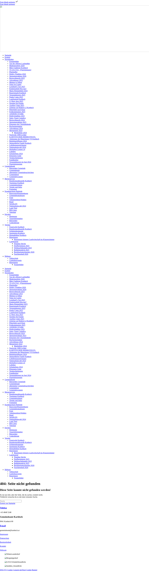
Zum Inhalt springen (7, 2)
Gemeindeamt (10, 166)
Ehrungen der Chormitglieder (20, 124)
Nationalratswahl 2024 (17, 147)
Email (3, 526)
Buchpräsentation (15, 126)
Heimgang (13, 216)
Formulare (13, 189)
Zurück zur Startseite (7, 503)
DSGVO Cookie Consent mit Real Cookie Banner (18, 570)
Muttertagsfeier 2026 (17, 66)
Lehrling (12, 152)
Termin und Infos (15, 187)
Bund (11, 202)
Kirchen (8, 214)
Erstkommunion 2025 (17, 112)
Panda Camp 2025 (16, 97)
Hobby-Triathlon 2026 (17, 74)
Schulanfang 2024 (16, 154)
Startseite (8, 55)
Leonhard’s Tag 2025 (17, 87)
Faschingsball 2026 (21, 254)
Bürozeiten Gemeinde (17, 168)
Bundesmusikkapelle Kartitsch (20, 181)
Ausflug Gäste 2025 (16, 105)
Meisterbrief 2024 (15, 131)
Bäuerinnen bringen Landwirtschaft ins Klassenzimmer (34, 239)
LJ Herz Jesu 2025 (16, 101)
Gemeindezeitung (15, 185)
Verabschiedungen (16, 158)
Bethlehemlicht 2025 (21, 250)
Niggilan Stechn (20, 244)
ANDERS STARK (16, 114)
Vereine (7, 225)
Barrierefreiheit (5, 542)
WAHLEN (13, 204)
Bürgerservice (10, 179)
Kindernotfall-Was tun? (17, 89)
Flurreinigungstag (15, 164)
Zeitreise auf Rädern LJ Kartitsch (21, 108)
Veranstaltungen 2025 (17, 95)
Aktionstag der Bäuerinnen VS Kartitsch (24, 139)
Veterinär (12, 212)
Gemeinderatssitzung (17, 195)
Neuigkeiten (9, 59)
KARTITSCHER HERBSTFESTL (22, 137)
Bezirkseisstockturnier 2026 (24, 252)
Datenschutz (4, 538)
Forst (11, 198)
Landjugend (13, 242)
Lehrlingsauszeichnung (17, 145)
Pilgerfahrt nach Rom (17, 110)
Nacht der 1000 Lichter (17, 135)
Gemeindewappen (16, 177)
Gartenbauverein (15, 260)
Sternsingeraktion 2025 (17, 122)
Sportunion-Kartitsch (17, 233)
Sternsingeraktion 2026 (17, 76)
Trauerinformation (16, 219)
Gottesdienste (14, 223)
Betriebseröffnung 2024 (18, 141)
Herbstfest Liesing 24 (17, 149)
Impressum (4, 534)
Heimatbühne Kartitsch (17, 235)
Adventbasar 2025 (16, 80)
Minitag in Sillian (15, 82)
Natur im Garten (15, 85)
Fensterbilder (14, 61)
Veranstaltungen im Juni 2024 (20, 162)
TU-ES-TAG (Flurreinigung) (20, 70)
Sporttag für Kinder (16, 103)
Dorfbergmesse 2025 (21, 246)
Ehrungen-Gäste (15, 156)
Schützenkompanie (16, 231)
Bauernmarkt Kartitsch (17, 93)
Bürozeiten (13, 221)
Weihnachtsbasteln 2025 (23, 248)
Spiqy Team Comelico (17, 118)
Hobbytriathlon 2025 (17, 116)
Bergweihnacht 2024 (17, 120)
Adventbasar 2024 (16, 128)
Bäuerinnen (13, 237)
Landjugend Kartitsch (17, 99)
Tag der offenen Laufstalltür (19, 64)
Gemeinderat (14, 175)
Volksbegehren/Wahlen (17, 200)
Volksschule (13, 258)
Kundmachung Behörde (13, 191)
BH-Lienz (13, 210)
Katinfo (7, 57)
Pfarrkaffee (13, 72)
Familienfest (13, 160)
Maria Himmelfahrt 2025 (18, 91)
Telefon (3, 508)
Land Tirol (13, 208)
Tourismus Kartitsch (16, 183)
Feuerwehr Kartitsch (16, 227)
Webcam (3, 550)
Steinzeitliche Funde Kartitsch (20, 143)
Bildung (8, 256)
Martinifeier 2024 (20, 133)
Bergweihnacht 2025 (17, 78)
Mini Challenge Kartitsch (18, 68)
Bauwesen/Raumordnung (18, 193)
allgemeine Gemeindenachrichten (21, 172)
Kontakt (3, 546)
